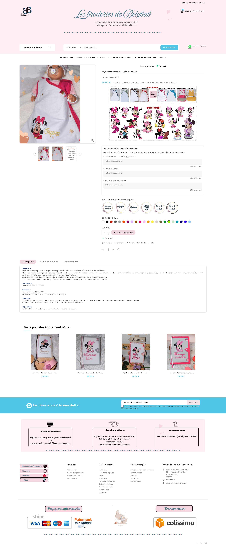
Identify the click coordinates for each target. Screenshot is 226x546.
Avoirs (133, 475)
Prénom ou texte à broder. (115, 181)
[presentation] (35, 154)
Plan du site (72, 478)
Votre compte (138, 464)
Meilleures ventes (75, 475)
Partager (108, 249)
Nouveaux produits (75, 473)
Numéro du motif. (111, 169)
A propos (103, 478)
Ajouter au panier (123, 232)
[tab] (28, 262)
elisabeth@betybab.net (176, 483)
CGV (101, 475)
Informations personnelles (142, 470)
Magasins (103, 492)
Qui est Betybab (106, 484)
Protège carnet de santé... (45, 373)
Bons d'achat (136, 481)
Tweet (113, 249)
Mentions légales (106, 473)
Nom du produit (111, 77)
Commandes (136, 473)
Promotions (72, 470)
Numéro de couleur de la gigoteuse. (119, 157)
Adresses (135, 478)
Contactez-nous (106, 487)
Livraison (103, 470)
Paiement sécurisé (107, 481)
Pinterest (118, 249)
